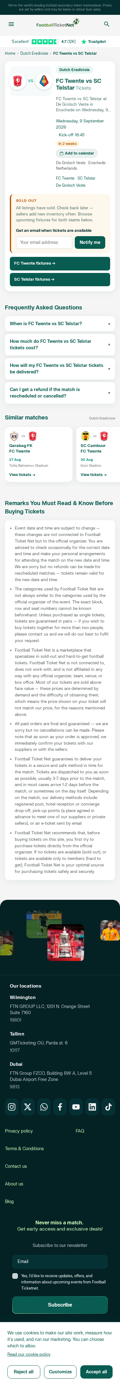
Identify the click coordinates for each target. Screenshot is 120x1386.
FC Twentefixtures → (34, 263)
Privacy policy (19, 1131)
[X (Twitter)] (27, 1107)
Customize (60, 1372)
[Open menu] (11, 24)
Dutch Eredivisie (34, 53)
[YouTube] (76, 1107)
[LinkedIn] (92, 1107)
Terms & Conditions (24, 1148)
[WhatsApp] (44, 1107)
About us (14, 1184)
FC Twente (65, 178)
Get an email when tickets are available (54, 230)
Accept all (96, 1372)
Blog (9, 1201)
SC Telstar (86, 178)
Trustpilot (97, 41)
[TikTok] (108, 1107)
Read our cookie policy (28, 1354)
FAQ (80, 1131)
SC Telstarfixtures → (34, 279)
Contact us (16, 1166)
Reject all (24, 1372)
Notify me (90, 242)
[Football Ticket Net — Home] (58, 24)
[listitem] (39, 454)
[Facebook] (60, 1107)
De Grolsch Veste (71, 185)
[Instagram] (11, 1107)
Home (10, 53)
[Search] (107, 24)
